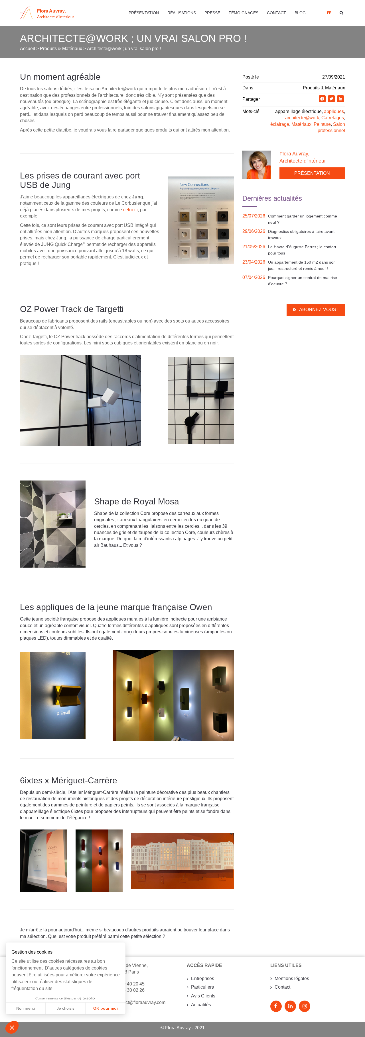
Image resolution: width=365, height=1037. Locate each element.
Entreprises (202, 978)
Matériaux (301, 124)
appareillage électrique (298, 111)
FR (329, 13)
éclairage (279, 124)
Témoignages (243, 13)
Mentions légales (292, 978)
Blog (300, 13)
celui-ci (130, 209)
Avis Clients (203, 995)
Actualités (201, 1004)
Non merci (25, 1008)
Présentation (144, 13)
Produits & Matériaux (324, 87)
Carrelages (332, 117)
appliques (334, 111)
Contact (276, 13)
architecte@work (302, 117)
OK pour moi (105, 1008)
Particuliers (202, 987)
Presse (212, 13)
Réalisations (181, 13)
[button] (12, 1027)
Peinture (322, 124)
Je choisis (65, 1008)
